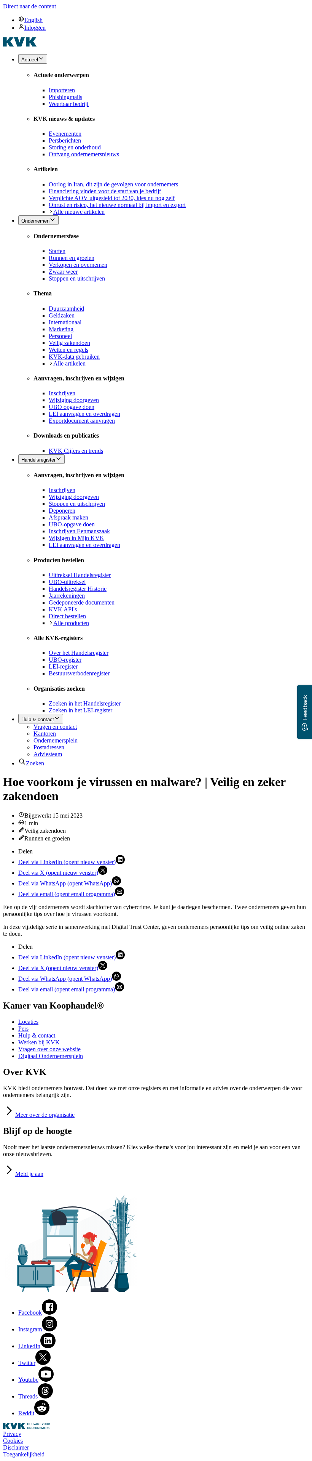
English (33, 20)
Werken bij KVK (39, 1042)
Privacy (12, 1434)
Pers (23, 1028)
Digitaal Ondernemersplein (50, 1056)
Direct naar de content (29, 6)
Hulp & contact (36, 1035)
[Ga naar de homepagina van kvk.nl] (20, 44)
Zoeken (35, 763)
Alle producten (71, 623)
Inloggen (35, 27)
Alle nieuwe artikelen (79, 211)
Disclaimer (16, 1447)
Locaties (28, 1021)
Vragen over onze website (49, 1049)
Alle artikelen (69, 363)
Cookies (13, 1440)
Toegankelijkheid (24, 1454)
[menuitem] (163, 20)
